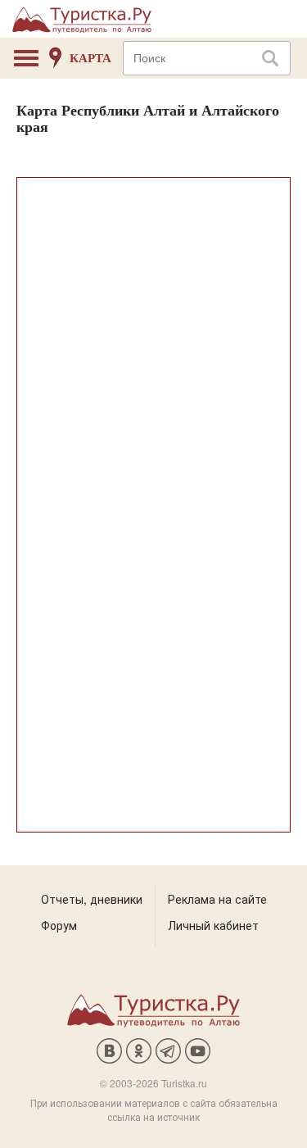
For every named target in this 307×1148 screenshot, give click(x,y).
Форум (59, 925)
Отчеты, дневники (91, 899)
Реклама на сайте (217, 899)
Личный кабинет (213, 925)
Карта (90, 58)
